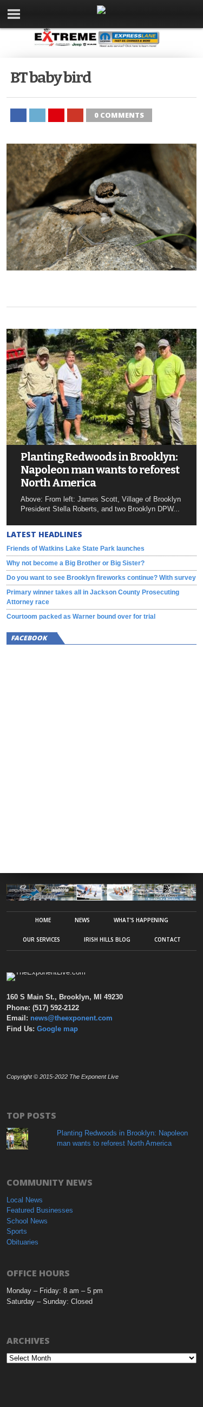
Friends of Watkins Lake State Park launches (75, 548)
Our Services (41, 939)
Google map (57, 1029)
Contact (167, 939)
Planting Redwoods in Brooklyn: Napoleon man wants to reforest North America (100, 469)
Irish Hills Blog (107, 939)
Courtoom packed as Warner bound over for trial (80, 616)
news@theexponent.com (71, 1018)
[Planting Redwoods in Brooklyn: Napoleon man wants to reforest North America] (101, 442)
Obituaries (22, 1242)
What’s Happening (141, 920)
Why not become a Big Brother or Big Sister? (75, 563)
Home (43, 920)
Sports (16, 1231)
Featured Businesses (39, 1210)
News (82, 920)
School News (27, 1221)
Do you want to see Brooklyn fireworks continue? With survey (101, 577)
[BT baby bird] (101, 267)
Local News (24, 1200)
